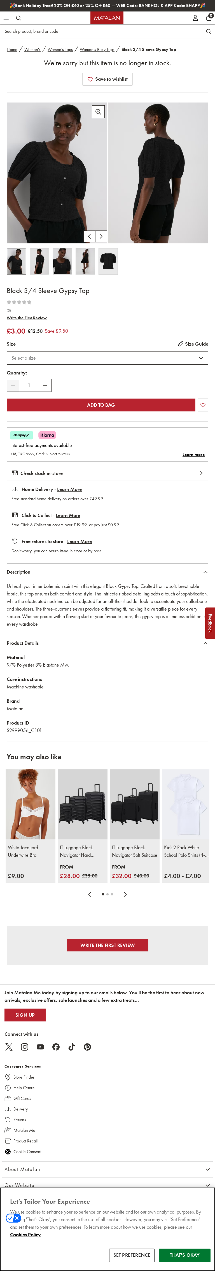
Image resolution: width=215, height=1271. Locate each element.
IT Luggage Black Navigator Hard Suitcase (76, 851)
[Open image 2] (39, 261)
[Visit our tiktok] (71, 1046)
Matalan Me (24, 1130)
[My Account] (195, 18)
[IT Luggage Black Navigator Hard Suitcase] (83, 804)
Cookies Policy (25, 1235)
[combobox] (107, 358)
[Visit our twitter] (8, 1046)
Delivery (20, 1109)
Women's (32, 49)
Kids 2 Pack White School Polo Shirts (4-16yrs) (184, 851)
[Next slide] (125, 894)
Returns (19, 1119)
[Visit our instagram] (24, 1046)
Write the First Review (27, 317)
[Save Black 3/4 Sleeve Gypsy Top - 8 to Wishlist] (90, 79)
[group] (16, 876)
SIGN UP (25, 1015)
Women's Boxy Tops (97, 49)
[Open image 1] (16, 261)
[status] (29, 386)
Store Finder (23, 1077)
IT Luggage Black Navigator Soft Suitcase (134, 851)
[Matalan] (107, 17)
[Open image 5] (108, 261)
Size (11, 344)
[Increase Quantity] (45, 385)
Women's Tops (60, 49)
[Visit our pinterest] (87, 1046)
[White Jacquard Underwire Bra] (30, 804)
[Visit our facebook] (56, 1046)
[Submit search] (18, 18)
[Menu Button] (6, 18)
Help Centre (24, 1087)
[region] (107, 1229)
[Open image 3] (62, 261)
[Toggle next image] (101, 236)
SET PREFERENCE (132, 1255)
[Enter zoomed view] (98, 111)
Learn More (69, 489)
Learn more (194, 454)
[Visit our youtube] (40, 1046)
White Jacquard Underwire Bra (23, 851)
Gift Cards (22, 1098)
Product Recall (25, 1141)
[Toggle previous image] (89, 236)
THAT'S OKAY (185, 1255)
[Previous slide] (89, 894)
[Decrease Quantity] (13, 385)
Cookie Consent (27, 1151)
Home (12, 49)
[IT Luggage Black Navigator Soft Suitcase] (135, 804)
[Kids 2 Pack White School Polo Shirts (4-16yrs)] (187, 804)
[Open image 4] (85, 261)
